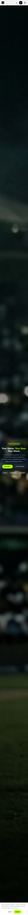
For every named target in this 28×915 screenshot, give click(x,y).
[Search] (16, 2)
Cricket (5, 472)
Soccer (14, 476)
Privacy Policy (15, 908)
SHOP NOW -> (7, 466)
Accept (17, 911)
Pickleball (22, 472)
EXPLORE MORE (20, 466)
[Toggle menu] (25, 2)
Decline (10, 911)
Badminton (13, 472)
